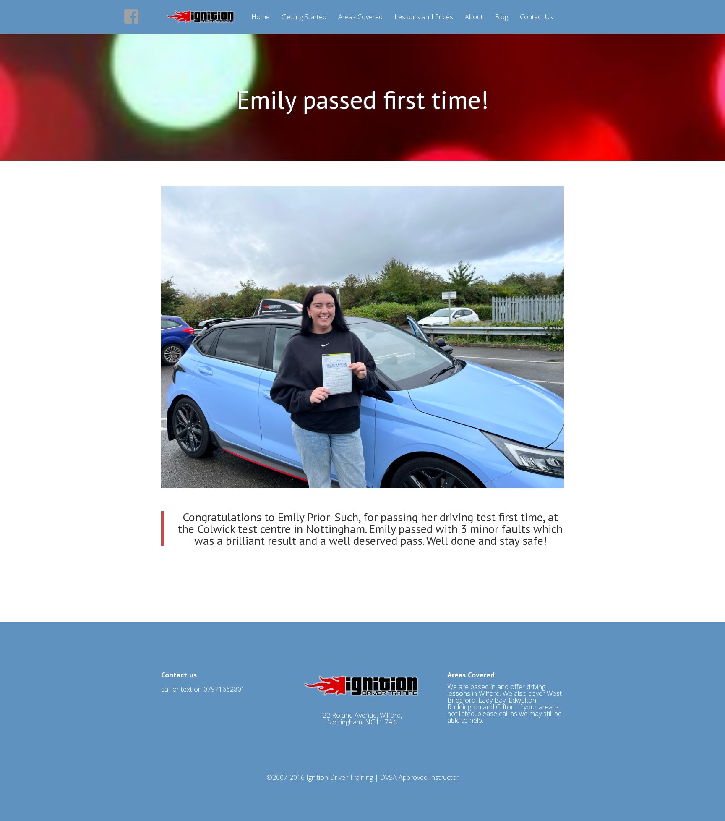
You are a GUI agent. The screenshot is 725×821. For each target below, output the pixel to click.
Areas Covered (360, 17)
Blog (501, 17)
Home (260, 17)
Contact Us (536, 17)
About (474, 17)
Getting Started (304, 17)
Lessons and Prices (423, 17)
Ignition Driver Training (339, 777)
